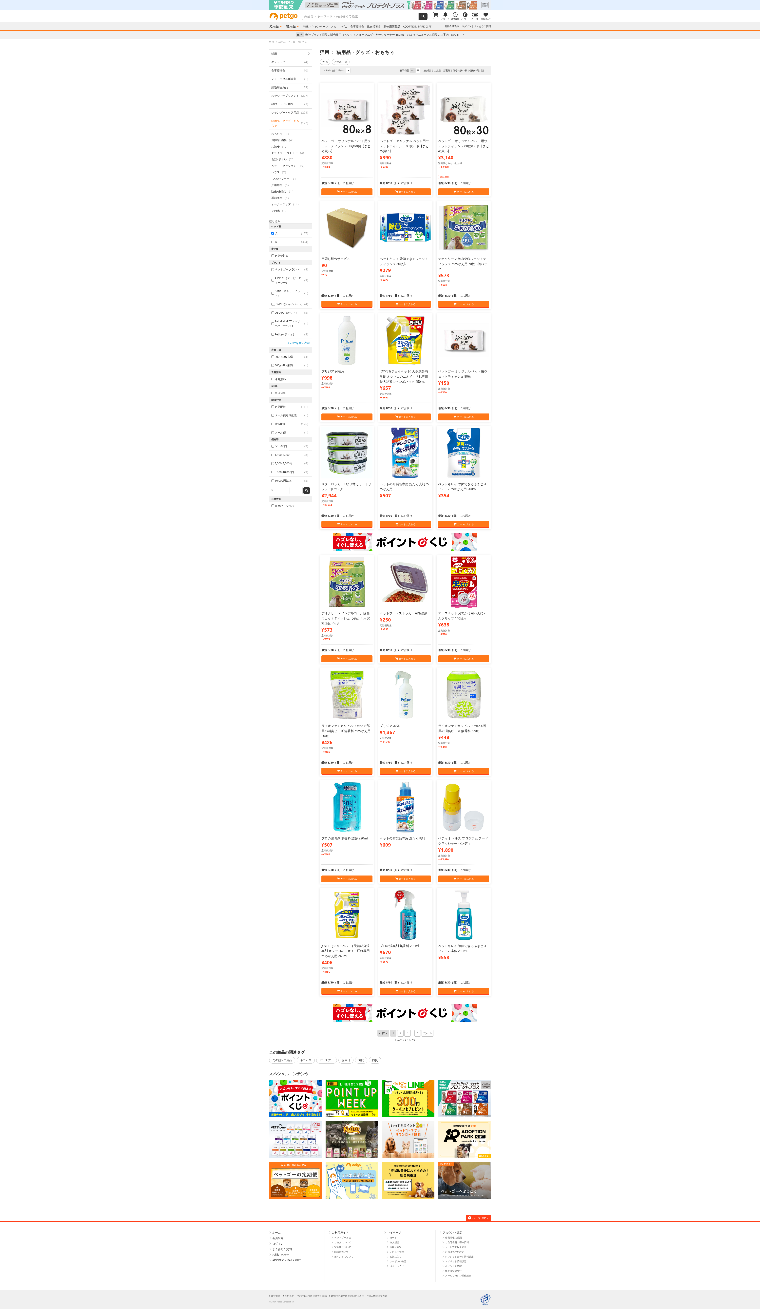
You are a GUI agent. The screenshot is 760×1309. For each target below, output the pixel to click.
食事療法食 (357, 26)
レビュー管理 (397, 1252)
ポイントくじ (397, 1266)
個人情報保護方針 (377, 1296)
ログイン (466, 26)
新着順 (446, 70)
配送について (341, 1252)
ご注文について (342, 1242)
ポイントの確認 (453, 1266)
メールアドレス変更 (455, 1247)
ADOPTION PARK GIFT (417, 26)
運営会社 (275, 1296)
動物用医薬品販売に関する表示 (347, 1296)
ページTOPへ (480, 1218)
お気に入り (396, 1256)
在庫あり (339, 62)
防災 (375, 1060)
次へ (426, 1033)
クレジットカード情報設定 (459, 1256)
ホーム (276, 1232)
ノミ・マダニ (339, 26)
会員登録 (277, 1238)
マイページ (394, 1232)
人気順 (437, 70)
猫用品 (291, 26)
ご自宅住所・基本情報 (457, 1242)
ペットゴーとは (342, 1237)
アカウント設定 (452, 1232)
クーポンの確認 (398, 1261)
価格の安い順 (460, 70)
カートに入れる (348, 191)
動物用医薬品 (392, 26)
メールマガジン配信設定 (458, 1275)
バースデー (326, 1060)
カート (393, 1237)
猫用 (274, 53)
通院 (361, 1060)
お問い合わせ (280, 1254)
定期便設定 (396, 1247)
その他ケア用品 (282, 1060)
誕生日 (346, 1060)
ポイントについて (343, 1256)
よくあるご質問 (482, 26)
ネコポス (305, 1060)
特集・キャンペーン (315, 26)
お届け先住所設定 (454, 1252)
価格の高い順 (476, 70)
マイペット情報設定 (455, 1261)
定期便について (342, 1247)
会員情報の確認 (453, 1237)
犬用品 (274, 26)
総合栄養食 (374, 26)
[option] (380, 5)
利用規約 (289, 1296)
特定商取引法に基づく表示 (312, 1296)
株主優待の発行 (453, 1271)
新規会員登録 (452, 26)
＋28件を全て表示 (298, 343)
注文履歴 (394, 1242)
